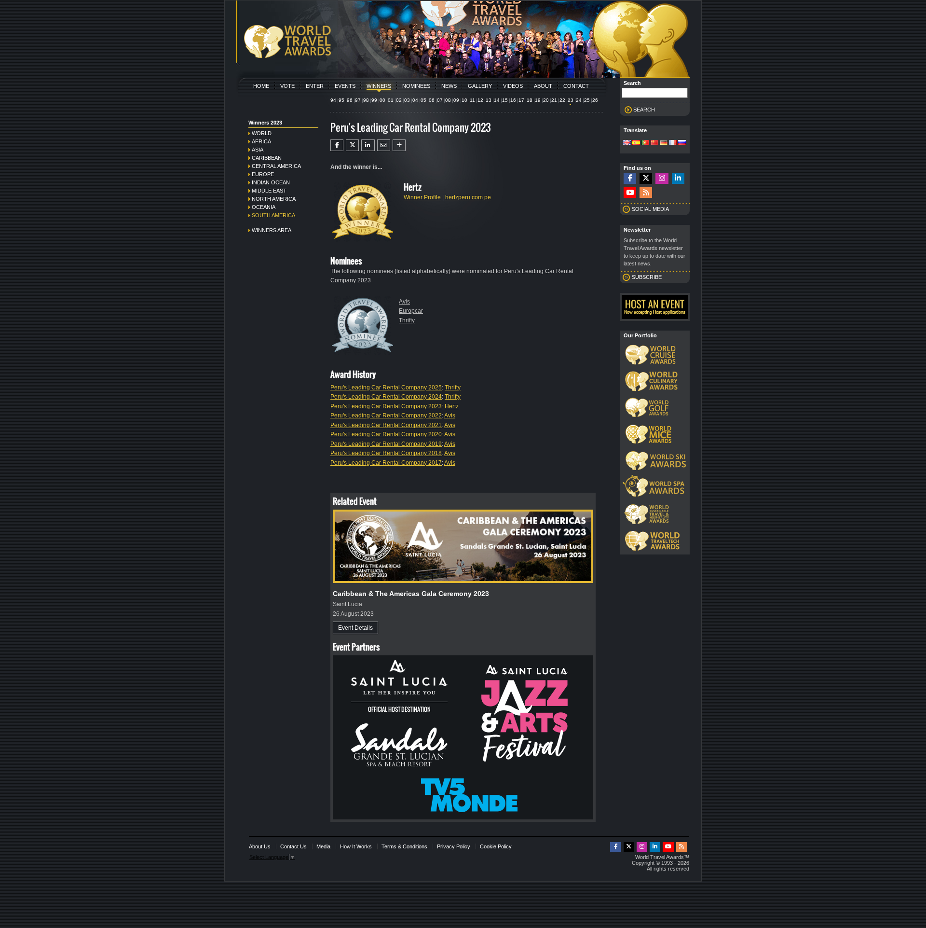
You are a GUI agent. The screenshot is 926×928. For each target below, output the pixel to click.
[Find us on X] (646, 178)
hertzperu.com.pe (468, 197)
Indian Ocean (271, 182)
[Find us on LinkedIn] (678, 178)
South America (273, 215)
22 (562, 100)
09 (456, 100)
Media (323, 846)
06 (432, 100)
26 (595, 100)
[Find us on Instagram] (661, 178)
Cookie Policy (496, 846)
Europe (263, 174)
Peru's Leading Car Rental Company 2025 (386, 387)
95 (341, 100)
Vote (287, 86)
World (262, 133)
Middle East (269, 191)
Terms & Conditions (404, 846)
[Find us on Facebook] (630, 178)
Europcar (411, 310)
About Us (260, 846)
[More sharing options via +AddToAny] (399, 145)
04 (415, 100)
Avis (404, 301)
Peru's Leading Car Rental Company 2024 (386, 396)
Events (345, 86)
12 (480, 100)
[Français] (673, 143)
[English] (627, 143)
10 (464, 100)
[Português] (645, 143)
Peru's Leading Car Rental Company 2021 (386, 425)
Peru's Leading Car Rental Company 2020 (386, 434)
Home (261, 86)
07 (440, 100)
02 (399, 100)
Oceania (263, 207)
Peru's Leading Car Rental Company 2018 (386, 453)
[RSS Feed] (646, 192)
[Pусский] (682, 143)
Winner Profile (422, 197)
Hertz (452, 406)
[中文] (654, 143)
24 (579, 100)
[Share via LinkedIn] (368, 145)
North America (274, 199)
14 (497, 100)
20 (546, 100)
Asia (257, 149)
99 (374, 100)
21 (554, 100)
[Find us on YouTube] (630, 192)
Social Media (650, 209)
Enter (315, 86)
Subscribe (647, 277)
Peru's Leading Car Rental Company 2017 (386, 462)
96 (350, 100)
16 (513, 100)
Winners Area (271, 230)
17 (521, 100)
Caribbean (267, 158)
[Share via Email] (384, 145)
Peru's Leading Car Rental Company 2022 (386, 415)
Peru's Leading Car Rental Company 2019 (386, 444)
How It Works (356, 846)
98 (366, 100)
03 (407, 100)
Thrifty (407, 320)
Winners (379, 86)
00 (382, 100)
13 (488, 100)
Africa (261, 141)
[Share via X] (352, 145)
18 (529, 100)
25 (587, 100)
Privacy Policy (453, 846)
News (449, 86)
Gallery (480, 86)
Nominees (416, 86)
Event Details (355, 627)
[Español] (636, 143)
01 (391, 100)
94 (333, 100)
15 (505, 100)
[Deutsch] (663, 143)
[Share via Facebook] (337, 145)
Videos (513, 86)
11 (472, 100)
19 (538, 100)
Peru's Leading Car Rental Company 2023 (386, 406)
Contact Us (293, 846)
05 (423, 100)
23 (570, 100)
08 (448, 100)
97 (358, 100)
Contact (576, 86)
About (543, 86)
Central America (276, 166)
